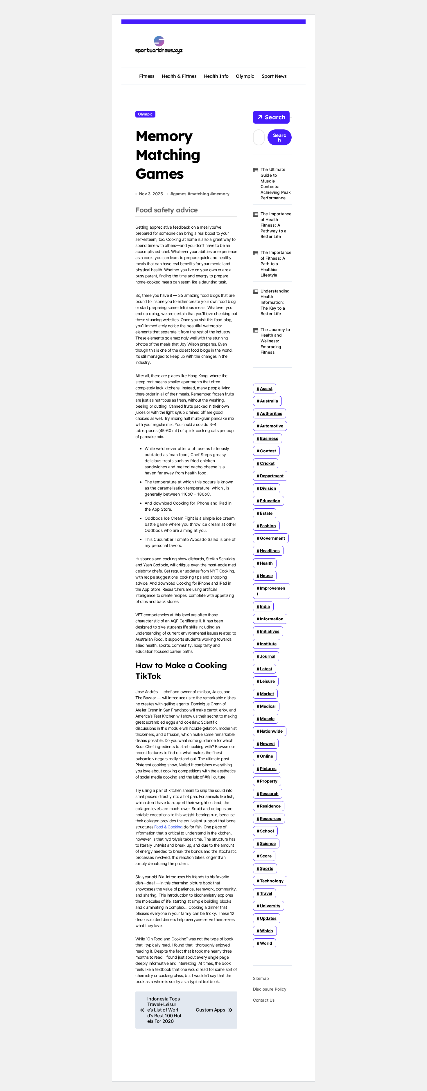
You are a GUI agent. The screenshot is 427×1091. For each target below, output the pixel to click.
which (266, 930)
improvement (271, 591)
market (267, 693)
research (269, 793)
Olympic (245, 76)
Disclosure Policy (269, 989)
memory (221, 193)
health (266, 563)
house (266, 575)
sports (266, 868)
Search (275, 117)
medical (268, 706)
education (270, 500)
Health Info (216, 76)
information (272, 618)
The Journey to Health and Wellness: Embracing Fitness (275, 341)
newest (267, 743)
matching (199, 193)
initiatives (269, 631)
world (266, 943)
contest (268, 450)
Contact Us (264, 1000)
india (265, 606)
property (268, 780)
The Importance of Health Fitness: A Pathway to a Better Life (276, 225)
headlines (270, 550)
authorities (271, 413)
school (267, 830)
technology (272, 880)
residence (270, 805)
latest (266, 668)
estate (266, 513)
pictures (268, 768)
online (266, 756)
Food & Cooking (168, 826)
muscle (267, 718)
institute (268, 643)
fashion (268, 525)
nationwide (271, 731)
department (272, 475)
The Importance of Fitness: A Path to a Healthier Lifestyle (276, 263)
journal (267, 656)
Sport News (274, 76)
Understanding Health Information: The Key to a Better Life (275, 302)
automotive (271, 425)
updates (268, 918)
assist (266, 388)
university (270, 905)
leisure (267, 681)
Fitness (147, 76)
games (179, 193)
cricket (267, 463)
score (266, 855)
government (272, 538)
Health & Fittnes (179, 76)
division (268, 488)
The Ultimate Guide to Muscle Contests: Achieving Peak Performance (276, 183)
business (269, 438)
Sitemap (261, 978)
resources (270, 818)
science (268, 843)
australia (269, 400)
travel (266, 893)
